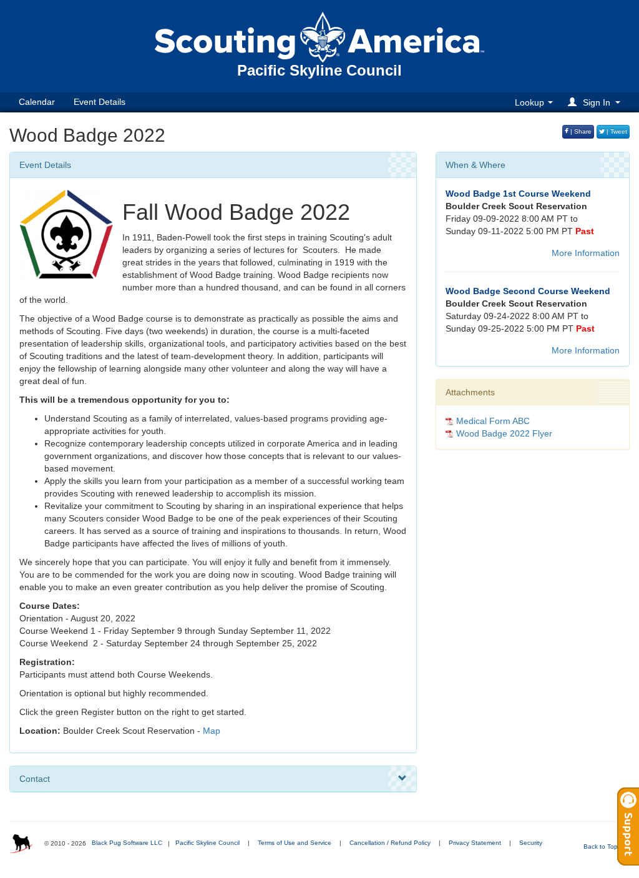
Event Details (99, 102)
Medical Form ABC (493, 421)
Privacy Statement (475, 842)
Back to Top (601, 846)
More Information (586, 253)
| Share (580, 131)
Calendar (37, 102)
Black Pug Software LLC (127, 842)
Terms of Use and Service (294, 842)
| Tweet (616, 131)
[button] (596, 102)
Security (530, 842)
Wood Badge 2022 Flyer (504, 433)
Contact (34, 779)
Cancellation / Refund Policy (390, 842)
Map (211, 731)
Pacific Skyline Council (207, 842)
